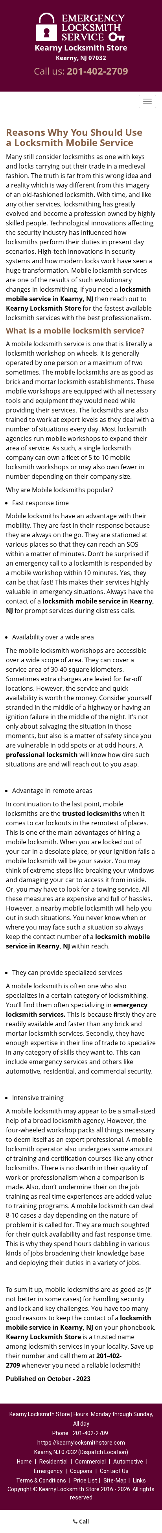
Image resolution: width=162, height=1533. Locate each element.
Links (139, 1480)
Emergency (48, 1471)
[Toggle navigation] (147, 101)
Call (83, 1521)
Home (24, 1461)
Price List (85, 1480)
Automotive (128, 1461)
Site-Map (115, 1480)
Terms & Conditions (41, 1480)
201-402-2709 (97, 70)
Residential (53, 1461)
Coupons (81, 1471)
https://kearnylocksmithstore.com (81, 1442)
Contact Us (114, 1471)
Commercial (90, 1461)
